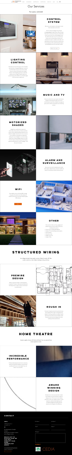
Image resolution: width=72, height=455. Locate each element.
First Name (37, 421)
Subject (52, 426)
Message (37, 431)
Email (36, 426)
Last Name (53, 421)
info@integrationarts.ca (8, 423)
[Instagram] (60, 1)
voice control (48, 32)
